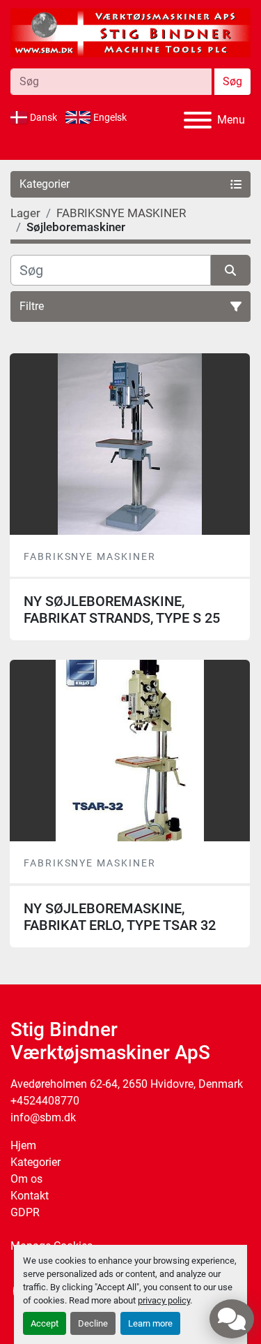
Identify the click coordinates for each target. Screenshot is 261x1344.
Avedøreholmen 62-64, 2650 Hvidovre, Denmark (126, 1084)
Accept (44, 1323)
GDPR (25, 1212)
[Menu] (198, 120)
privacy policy (164, 1300)
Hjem (23, 1145)
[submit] (231, 270)
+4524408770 (44, 1100)
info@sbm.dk (43, 1117)
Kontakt (29, 1195)
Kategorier (35, 1162)
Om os (26, 1179)
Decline (93, 1323)
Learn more (150, 1323)
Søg (232, 81)
